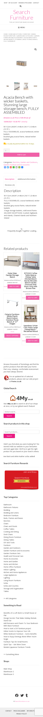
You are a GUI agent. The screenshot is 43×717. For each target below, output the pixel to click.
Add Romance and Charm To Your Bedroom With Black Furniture (21, 624)
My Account (13, 3)
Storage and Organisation (13, 588)
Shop (5, 3)
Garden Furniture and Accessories (21, 36)
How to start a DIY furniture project (17, 628)
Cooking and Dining (11, 532)
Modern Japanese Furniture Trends (17, 647)
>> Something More (11, 654)
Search (9, 436)
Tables (6, 591)
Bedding (7, 510)
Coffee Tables (9, 529)
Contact (36, 3)
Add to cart (21, 155)
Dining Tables (9, 540)
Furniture (26, 34)
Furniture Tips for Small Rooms (16, 642)
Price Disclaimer (19, 711)
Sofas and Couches (11, 586)
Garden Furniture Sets (12, 553)
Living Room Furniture (12, 580)
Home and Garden (11, 561)
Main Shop (8, 669)
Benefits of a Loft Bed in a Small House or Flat (20, 614)
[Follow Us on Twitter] (22, 695)
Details (24, 122)
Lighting (7, 578)
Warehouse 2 (9, 671)
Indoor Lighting (9, 569)
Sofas (6, 583)
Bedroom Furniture (11, 515)
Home (6, 34)
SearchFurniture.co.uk (22, 701)
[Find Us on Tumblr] (27, 695)
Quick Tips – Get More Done (15, 644)
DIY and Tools (9, 542)
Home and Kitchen (15, 34)
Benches (16, 162)
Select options (12, 335)
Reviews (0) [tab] (10, 185)
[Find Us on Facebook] (17, 695)
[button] (35, 49)
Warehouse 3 (9, 674)
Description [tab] (9, 179)
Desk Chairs (8, 534)
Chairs (6, 523)
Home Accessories (11, 559)
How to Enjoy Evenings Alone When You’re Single (20, 637)
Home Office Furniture (12, 567)
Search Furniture (21, 14)
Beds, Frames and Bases (13, 518)
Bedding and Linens (11, 513)
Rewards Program (25, 3)
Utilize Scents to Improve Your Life (17, 631)
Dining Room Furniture (12, 537)
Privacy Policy (21, 714)
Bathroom (8, 505)
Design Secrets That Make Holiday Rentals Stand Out (20, 619)
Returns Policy (32, 711)
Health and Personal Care (13, 556)
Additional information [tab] (26, 179)
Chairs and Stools (10, 526)
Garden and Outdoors (24, 36)
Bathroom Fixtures (11, 507)
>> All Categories (10, 598)
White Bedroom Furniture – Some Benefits (20, 634)
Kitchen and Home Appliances (15, 572)
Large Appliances (10, 575)
